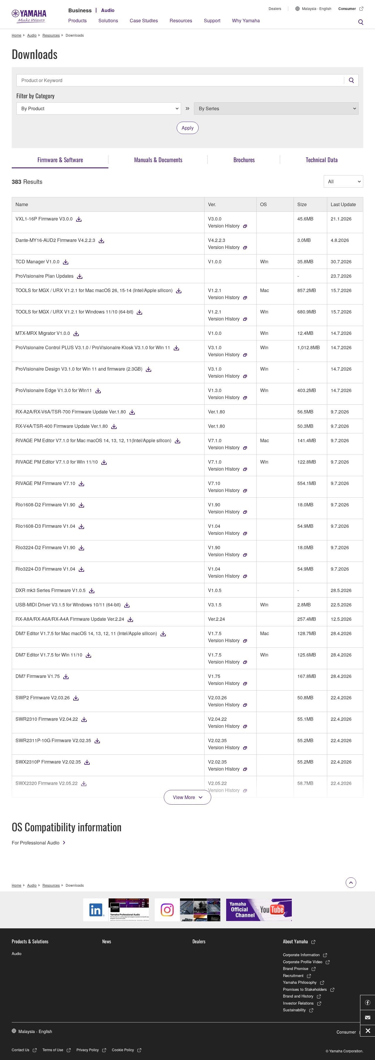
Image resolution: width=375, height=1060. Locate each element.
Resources (181, 20)
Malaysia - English (316, 8)
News (106, 941)
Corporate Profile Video (302, 961)
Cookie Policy (123, 1049)
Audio (108, 10)
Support (212, 20)
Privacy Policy (87, 1049)
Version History (224, 225)
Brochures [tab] (244, 159)
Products (77, 20)
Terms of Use (52, 1049)
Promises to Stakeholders (305, 989)
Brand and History (298, 996)
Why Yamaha (246, 20)
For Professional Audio (35, 842)
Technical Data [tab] (322, 159)
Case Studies (144, 20)
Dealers (275, 8)
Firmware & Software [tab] (60, 159)
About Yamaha (295, 941)
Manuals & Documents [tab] (158, 159)
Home (16, 35)
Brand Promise (295, 968)
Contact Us (20, 1049)
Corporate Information (301, 954)
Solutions (108, 20)
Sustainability (294, 1009)
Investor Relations (298, 1003)
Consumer (347, 8)
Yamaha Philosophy (300, 982)
